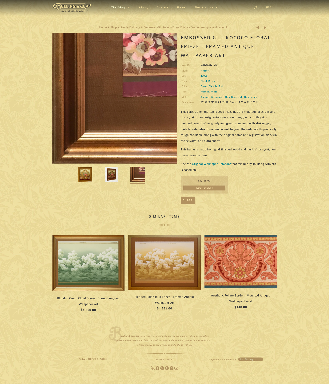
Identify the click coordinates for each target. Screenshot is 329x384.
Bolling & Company (97, 358)
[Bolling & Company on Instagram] (167, 369)
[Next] (265, 28)
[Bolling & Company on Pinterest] (162, 369)
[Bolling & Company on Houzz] (172, 369)
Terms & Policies (164, 359)
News (181, 7)
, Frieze (213, 91)
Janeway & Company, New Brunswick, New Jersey (229, 97)
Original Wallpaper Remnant (211, 164)
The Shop (119, 7)
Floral (204, 81)
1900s (204, 75)
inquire (149, 345)
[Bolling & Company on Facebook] (158, 369)
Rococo (205, 70)
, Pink (220, 86)
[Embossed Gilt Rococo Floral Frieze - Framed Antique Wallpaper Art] (114, 100)
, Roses (211, 81)
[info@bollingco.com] (176, 369)
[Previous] (258, 28)
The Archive (205, 7)
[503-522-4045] (153, 369)
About (143, 7)
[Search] (255, 8)
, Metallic (212, 86)
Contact (162, 7)
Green (204, 86)
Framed (205, 91)
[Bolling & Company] (71, 7)
